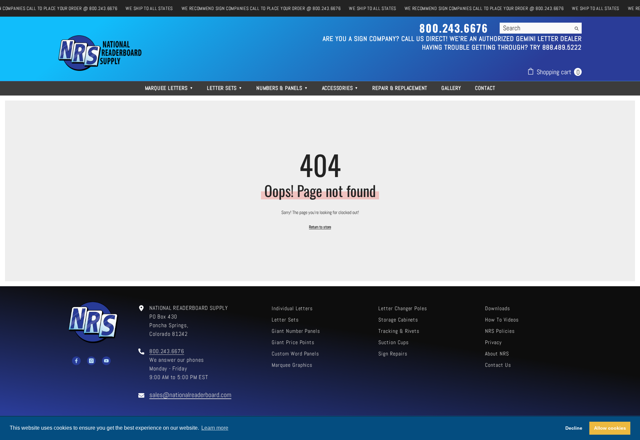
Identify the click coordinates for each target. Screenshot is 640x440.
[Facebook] (76, 360)
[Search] (541, 28)
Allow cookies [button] (610, 428)
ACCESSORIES (340, 88)
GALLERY (451, 88)
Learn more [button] (214, 428)
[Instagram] (91, 360)
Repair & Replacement (399, 88)
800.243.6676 (166, 351)
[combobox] (535, 28)
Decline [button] (573, 428)
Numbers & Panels (282, 88)
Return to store (320, 227)
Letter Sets (224, 88)
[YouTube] (106, 360)
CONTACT (485, 88)
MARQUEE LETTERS (169, 88)
